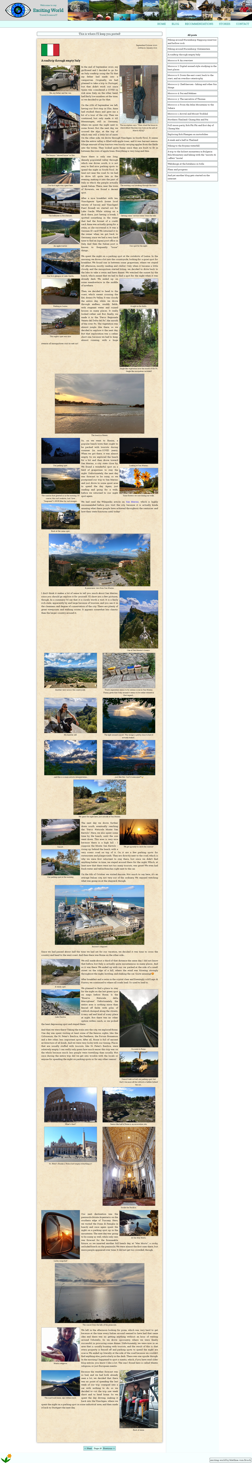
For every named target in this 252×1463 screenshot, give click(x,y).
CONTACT (242, 24)
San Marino (132, 501)
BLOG (175, 24)
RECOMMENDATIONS (199, 24)
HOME (161, 24)
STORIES (224, 24)
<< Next (88, 1448)
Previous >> (109, 1448)
